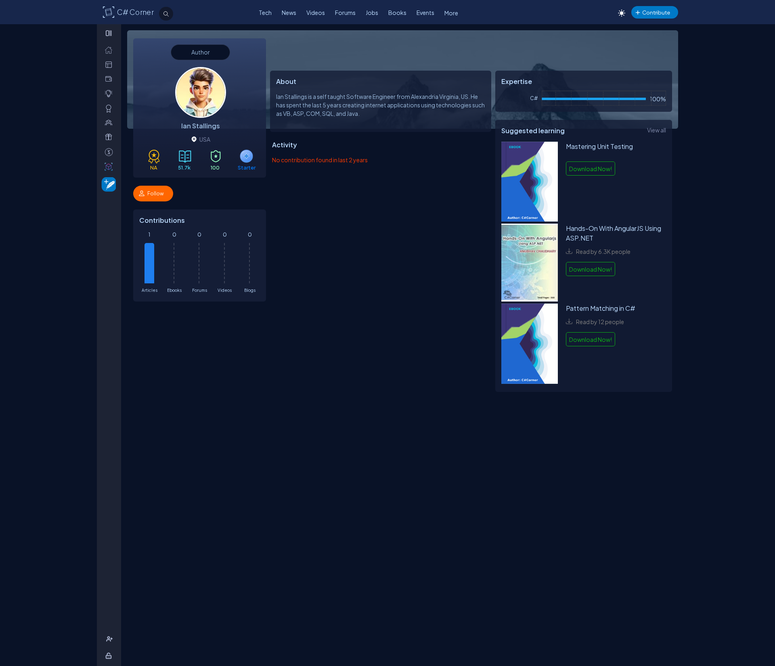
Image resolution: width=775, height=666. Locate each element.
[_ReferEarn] (110, 137)
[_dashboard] (110, 64)
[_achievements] (110, 108)
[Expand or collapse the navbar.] (110, 33)
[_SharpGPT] (110, 166)
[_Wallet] (110, 79)
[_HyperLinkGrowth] (107, 184)
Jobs (372, 12)
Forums (345, 12)
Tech (265, 12)
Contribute (656, 12)
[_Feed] (110, 50)
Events (425, 12)
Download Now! (590, 168)
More (451, 13)
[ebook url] (529, 183)
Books (397, 12)
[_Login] (110, 655)
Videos (315, 12)
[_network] (110, 122)
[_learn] (110, 93)
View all (656, 130)
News (289, 12)
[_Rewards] (110, 152)
